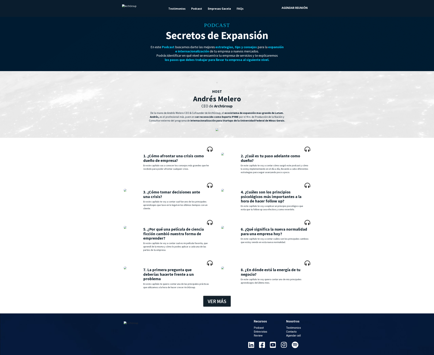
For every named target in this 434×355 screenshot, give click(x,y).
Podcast (196, 9)
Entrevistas (260, 331)
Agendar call (293, 335)
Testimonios (176, 9)
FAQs (240, 9)
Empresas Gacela (219, 9)
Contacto (291, 331)
